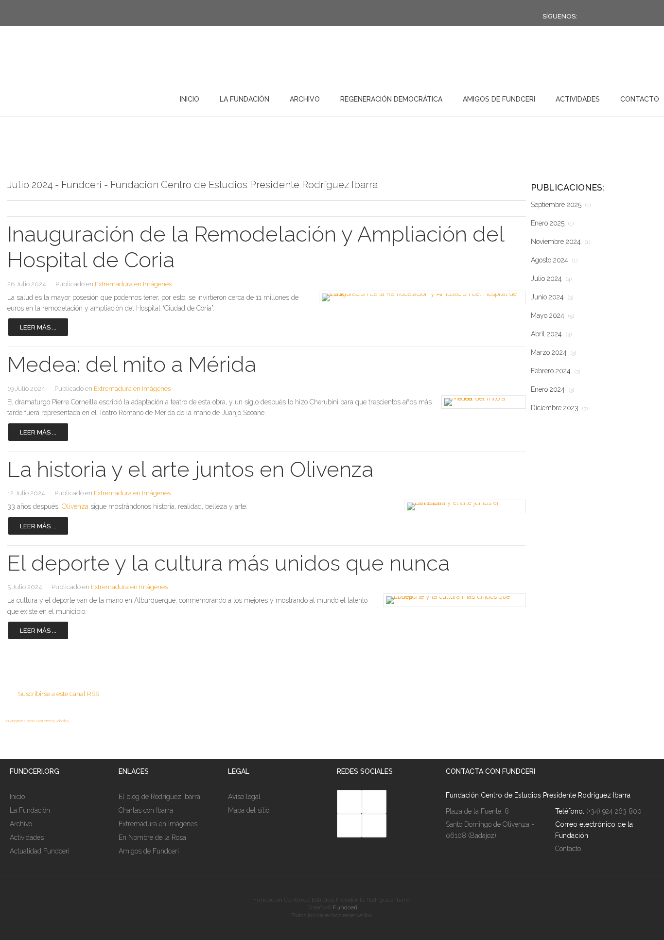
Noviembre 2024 (560, 241)
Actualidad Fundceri (40, 851)
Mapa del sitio (248, 810)
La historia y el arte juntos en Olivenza (190, 469)
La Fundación (244, 99)
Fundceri (345, 907)
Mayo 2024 (552, 315)
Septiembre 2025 (561, 205)
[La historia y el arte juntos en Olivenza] (462, 506)
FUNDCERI (57, 97)
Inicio (189, 99)
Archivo (305, 99)
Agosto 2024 (554, 260)
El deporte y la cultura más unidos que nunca (228, 563)
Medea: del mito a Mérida (131, 364)
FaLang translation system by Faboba (37, 720)
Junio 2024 (552, 297)
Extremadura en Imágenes (133, 284)
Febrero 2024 (555, 371)
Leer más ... (38, 327)
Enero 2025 (552, 223)
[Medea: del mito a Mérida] (481, 402)
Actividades (578, 99)
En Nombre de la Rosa (152, 837)
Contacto (639, 99)
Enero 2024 (552, 389)
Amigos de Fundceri (499, 99)
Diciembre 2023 (559, 408)
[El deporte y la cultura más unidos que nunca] (451, 600)
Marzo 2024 (553, 352)
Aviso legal (244, 797)
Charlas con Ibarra (146, 810)
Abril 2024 (551, 334)
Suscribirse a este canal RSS (58, 693)
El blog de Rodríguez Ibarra (159, 797)
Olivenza (75, 506)
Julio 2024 (551, 278)
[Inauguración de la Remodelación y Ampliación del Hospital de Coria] (417, 297)
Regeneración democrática (391, 99)
